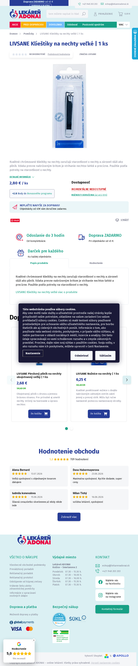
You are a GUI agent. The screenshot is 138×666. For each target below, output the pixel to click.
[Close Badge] (34, 640)
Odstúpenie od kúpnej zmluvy (26, 581)
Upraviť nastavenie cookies (105, 662)
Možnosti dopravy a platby (24, 614)
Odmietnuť (81, 355)
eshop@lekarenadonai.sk (116, 565)
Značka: (87, 54)
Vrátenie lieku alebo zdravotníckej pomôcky (22, 587)
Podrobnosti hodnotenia (59, 54)
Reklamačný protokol (21, 577)
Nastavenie (33, 353)
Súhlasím (105, 355)
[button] (66, 428)
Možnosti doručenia (89, 195)
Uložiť (16, 220)
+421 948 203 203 (111, 571)
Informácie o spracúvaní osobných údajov (23, 594)
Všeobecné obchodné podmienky (28, 565)
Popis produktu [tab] (39, 263)
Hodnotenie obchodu (69, 451)
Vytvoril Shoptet (93, 655)
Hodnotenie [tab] (96, 263)
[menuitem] (15, 25)
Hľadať (83, 13)
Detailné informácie (20, 177)
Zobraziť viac (69, 517)
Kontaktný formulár (112, 609)
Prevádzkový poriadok (22, 569)
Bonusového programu (39, 193)
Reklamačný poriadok (21, 573)
